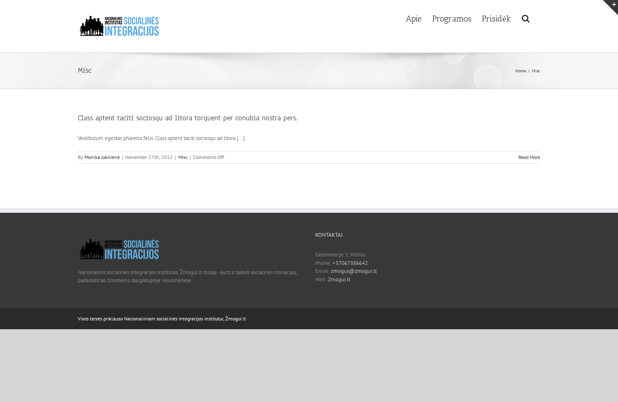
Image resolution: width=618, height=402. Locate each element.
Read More (529, 157)
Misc (183, 157)
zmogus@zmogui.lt (354, 271)
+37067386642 (350, 263)
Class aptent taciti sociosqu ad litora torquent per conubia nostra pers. (188, 118)
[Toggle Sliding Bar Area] (610, 7)
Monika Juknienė (102, 157)
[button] (526, 17)
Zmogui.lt (339, 279)
